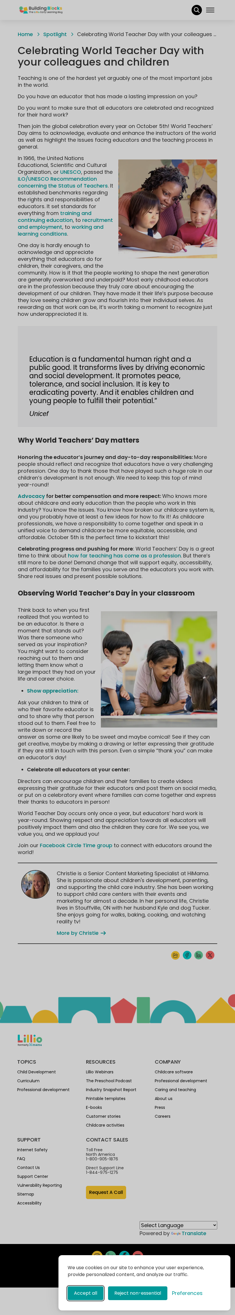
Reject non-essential (137, 1293)
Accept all (85, 1293)
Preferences (187, 1293)
